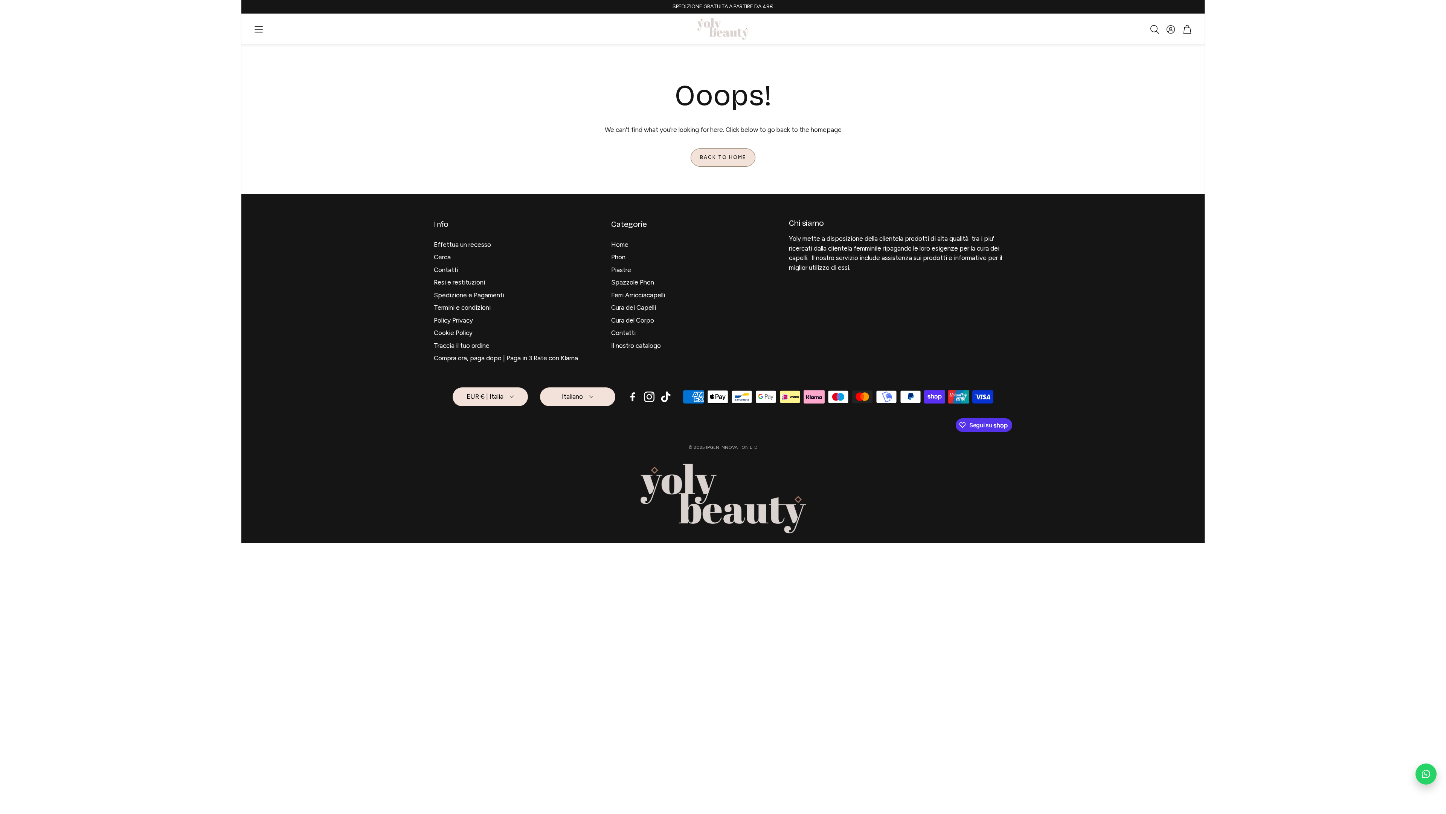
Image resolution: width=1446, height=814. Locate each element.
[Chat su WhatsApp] (1426, 774)
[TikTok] (665, 397)
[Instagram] (649, 397)
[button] (258, 29)
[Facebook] (632, 397)
